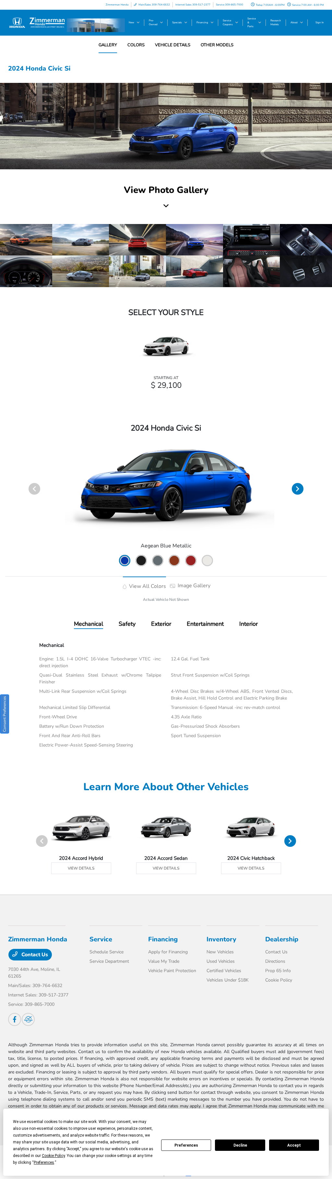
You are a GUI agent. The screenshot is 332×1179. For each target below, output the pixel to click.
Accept (294, 1145)
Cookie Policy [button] (53, 1155)
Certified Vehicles (224, 971)
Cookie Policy (278, 980)
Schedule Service (106, 952)
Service (100, 939)
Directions (275, 961)
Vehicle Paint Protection (172, 971)
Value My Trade (163, 961)
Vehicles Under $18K (228, 980)
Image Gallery (193, 585)
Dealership (281, 939)
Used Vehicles (221, 961)
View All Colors (147, 586)
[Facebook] (14, 1019)
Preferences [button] (44, 1162)
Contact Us (34, 954)
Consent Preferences (4, 714)
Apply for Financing (168, 952)
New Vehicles (220, 952)
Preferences (186, 1145)
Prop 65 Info (278, 971)
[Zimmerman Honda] (37, 22)
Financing (163, 939)
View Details (81, 868)
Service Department (109, 961)
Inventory (221, 939)
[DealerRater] (28, 1019)
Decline (240, 1145)
